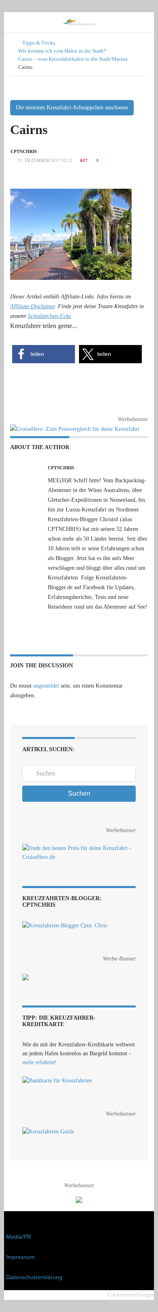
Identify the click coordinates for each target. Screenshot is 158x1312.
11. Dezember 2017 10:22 (44, 160)
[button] (43, 354)
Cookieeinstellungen (131, 1295)
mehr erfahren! (39, 1062)
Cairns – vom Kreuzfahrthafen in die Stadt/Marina (73, 59)
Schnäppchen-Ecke (49, 316)
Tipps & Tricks (38, 43)
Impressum (20, 1257)
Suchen (79, 793)
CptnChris (24, 151)
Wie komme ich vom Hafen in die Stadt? (62, 51)
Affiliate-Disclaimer (32, 306)
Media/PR (18, 1236)
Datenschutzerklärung (34, 1277)
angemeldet (46, 686)
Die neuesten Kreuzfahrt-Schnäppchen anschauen (72, 107)
